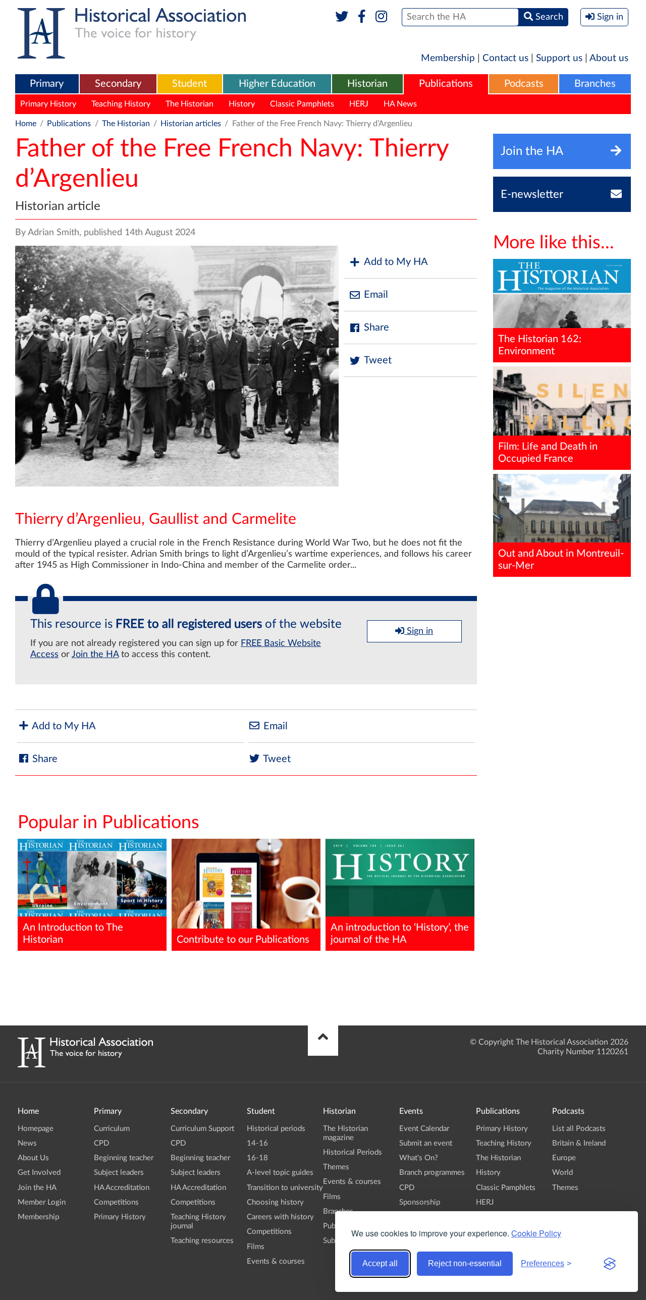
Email (376, 295)
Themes (336, 1167)
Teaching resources (202, 1240)
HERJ (358, 104)
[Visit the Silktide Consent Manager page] (610, 1264)
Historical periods (276, 1128)
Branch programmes (432, 1172)
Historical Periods (352, 1152)
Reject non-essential (465, 1263)
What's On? (418, 1158)
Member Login (42, 1202)
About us (608, 58)
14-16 (257, 1143)
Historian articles (190, 124)
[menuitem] (47, 84)
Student (189, 84)
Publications (446, 84)
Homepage (35, 1128)
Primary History (48, 104)
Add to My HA (396, 262)
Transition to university (285, 1187)
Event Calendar (424, 1128)
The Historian (189, 104)
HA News (400, 104)
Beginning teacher (123, 1158)
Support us (559, 58)
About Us (33, 1158)
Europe (564, 1158)
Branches (595, 84)
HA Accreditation (121, 1187)
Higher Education (277, 84)
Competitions (116, 1202)
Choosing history (275, 1202)
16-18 (257, 1158)
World (562, 1172)
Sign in (418, 631)
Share (376, 327)
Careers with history (280, 1217)
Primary (47, 84)
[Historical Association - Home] (85, 1065)
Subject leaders (119, 1172)
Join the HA (95, 654)
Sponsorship (419, 1202)
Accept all (380, 1263)
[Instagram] (381, 17)
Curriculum (112, 1128)
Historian (367, 84)
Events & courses (276, 1261)
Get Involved (39, 1172)
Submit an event (425, 1143)
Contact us (505, 58)
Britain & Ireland (579, 1143)
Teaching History (120, 104)
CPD (101, 1143)
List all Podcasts (579, 1128)
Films (255, 1247)
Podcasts (524, 84)
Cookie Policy (536, 1233)
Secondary (118, 84)
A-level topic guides (280, 1172)
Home (25, 124)
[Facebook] (361, 17)
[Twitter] (342, 17)
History (242, 104)
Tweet (378, 360)
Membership (448, 58)
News (27, 1143)
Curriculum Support (202, 1128)
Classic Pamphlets (302, 104)
